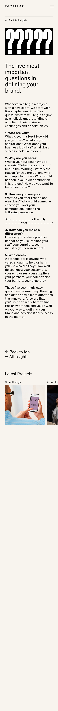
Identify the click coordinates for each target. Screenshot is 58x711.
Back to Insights (17, 20)
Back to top (19, 352)
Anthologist (15, 382)
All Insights (18, 357)
